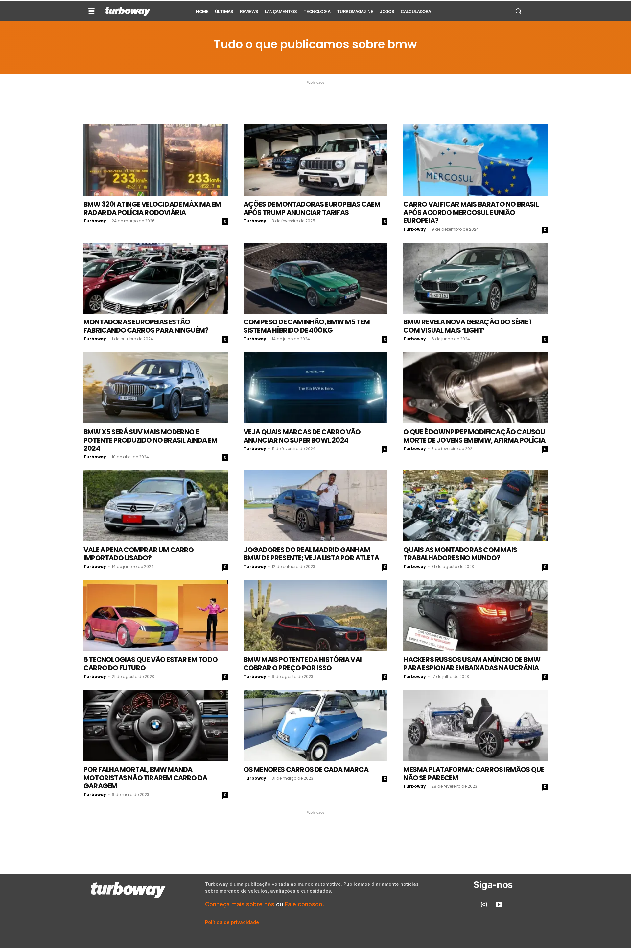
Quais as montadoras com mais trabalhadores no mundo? (460, 554)
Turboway (94, 221)
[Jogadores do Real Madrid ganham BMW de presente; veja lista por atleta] (316, 506)
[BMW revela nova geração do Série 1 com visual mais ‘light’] (475, 278)
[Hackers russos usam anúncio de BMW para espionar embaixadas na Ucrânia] (475, 615)
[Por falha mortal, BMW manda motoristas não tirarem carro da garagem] (155, 725)
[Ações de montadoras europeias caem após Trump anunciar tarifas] (316, 160)
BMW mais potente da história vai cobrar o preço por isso (303, 664)
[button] (518, 10)
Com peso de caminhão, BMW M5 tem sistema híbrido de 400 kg (307, 326)
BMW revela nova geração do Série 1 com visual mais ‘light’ (467, 326)
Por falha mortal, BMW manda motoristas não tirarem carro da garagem (145, 778)
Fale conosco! (304, 904)
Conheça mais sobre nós (239, 904)
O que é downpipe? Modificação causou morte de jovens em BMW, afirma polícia (474, 436)
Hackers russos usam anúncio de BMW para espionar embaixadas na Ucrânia (471, 664)
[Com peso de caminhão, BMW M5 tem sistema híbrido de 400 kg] (316, 278)
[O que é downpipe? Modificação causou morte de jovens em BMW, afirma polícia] (475, 387)
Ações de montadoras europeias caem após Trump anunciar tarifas (312, 208)
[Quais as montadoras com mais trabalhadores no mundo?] (475, 506)
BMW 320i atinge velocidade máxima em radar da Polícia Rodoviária (152, 208)
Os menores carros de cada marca (306, 769)
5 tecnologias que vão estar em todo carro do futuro (150, 664)
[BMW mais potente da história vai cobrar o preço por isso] (316, 615)
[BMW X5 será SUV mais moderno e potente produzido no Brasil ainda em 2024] (155, 387)
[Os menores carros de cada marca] (316, 725)
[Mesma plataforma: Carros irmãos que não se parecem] (475, 725)
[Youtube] (499, 905)
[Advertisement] (315, 100)
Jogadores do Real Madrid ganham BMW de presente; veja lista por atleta (311, 554)
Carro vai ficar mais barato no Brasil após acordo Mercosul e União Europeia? (470, 212)
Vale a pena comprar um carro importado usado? (138, 554)
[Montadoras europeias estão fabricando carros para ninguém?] (155, 278)
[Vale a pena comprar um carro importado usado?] (155, 506)
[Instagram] (484, 905)
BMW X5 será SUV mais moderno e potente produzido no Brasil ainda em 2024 (150, 440)
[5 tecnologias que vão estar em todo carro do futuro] (155, 615)
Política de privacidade (232, 922)
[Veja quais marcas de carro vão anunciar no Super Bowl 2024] (316, 387)
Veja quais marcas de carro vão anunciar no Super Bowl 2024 (302, 436)
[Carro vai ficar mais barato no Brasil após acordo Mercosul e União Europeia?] (475, 160)
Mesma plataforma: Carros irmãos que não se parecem (473, 773)
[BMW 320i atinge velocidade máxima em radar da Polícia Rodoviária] (155, 160)
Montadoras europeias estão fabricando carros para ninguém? (145, 326)
